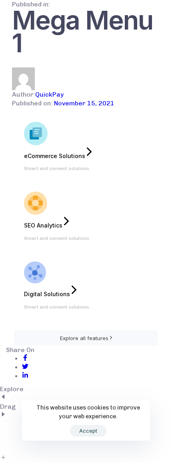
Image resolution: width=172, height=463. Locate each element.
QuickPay (49, 94)
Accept (88, 430)
